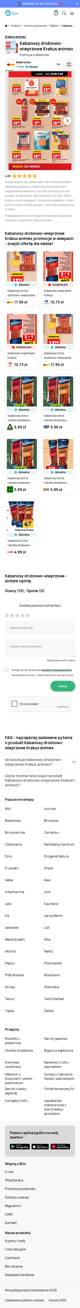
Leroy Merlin (53, 915)
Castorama (13, 844)
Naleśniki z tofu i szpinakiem (56, 1064)
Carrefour (51, 832)
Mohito (10, 951)
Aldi (8, 808)
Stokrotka (51, 987)
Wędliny (54, 25)
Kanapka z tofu (16, 1100)
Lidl (46, 927)
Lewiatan (12, 927)
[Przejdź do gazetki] (69, 64)
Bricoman (51, 820)
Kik (7, 915)
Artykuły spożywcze (35, 25)
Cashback (12, 1258)
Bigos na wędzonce (58, 1050)
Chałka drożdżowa (19, 1050)
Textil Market (54, 999)
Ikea (47, 880)
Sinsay (10, 987)
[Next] (76, 4)
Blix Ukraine (14, 1266)
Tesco (9, 999)
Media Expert (15, 939)
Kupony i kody (15, 1241)
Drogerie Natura (56, 856)
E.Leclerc (12, 868)
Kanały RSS (57, 1300)
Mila (47, 939)
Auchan (50, 808)
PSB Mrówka (14, 975)
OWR (9, 1214)
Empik (48, 868)
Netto (48, 951)
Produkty (16, 25)
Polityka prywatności (20, 1189)
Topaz (9, 1010)
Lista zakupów (15, 1249)
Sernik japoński (55, 1038)
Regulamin (13, 1206)
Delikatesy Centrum (59, 844)
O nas (9, 1171)
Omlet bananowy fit (59, 1089)
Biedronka (13, 820)
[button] (40, 762)
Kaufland (51, 904)
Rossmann (52, 975)
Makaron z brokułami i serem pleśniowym (18, 1078)
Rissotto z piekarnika (13, 1040)
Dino (8, 856)
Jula (47, 892)
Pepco (10, 963)
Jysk (8, 904)
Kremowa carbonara (13, 1064)
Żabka (49, 1010)
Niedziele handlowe (19, 1275)
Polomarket (53, 963)
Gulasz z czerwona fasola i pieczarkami (59, 1076)
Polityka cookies (17, 1197)
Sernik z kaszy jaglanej (15, 1091)
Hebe (9, 880)
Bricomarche (15, 832)
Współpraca (14, 1180)
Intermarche (14, 892)
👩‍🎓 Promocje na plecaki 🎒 (40, 4)
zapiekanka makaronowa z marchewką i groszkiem (55, 1107)
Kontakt (11, 1223)
